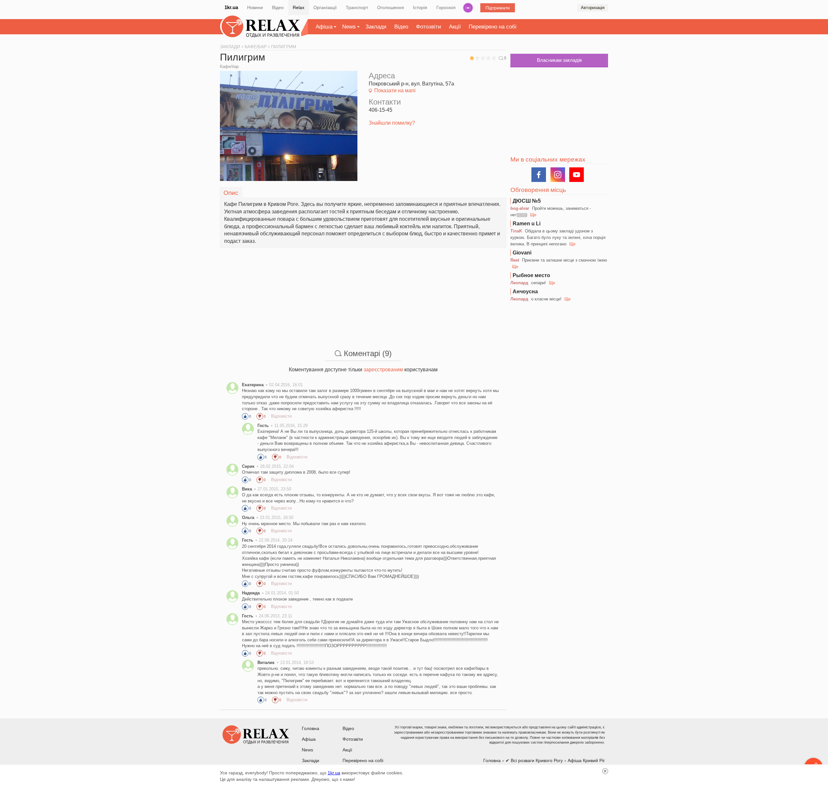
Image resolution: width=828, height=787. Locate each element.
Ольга (248, 517)
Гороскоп (446, 7)
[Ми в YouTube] (576, 174)
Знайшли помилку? (392, 123)
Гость (263, 425)
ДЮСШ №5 (527, 201)
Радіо (468, 7)
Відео (278, 7)
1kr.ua (231, 7)
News (349, 27)
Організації (325, 7)
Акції (455, 27)
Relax (298, 7)
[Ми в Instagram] (557, 174)
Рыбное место (531, 275)
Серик (248, 466)
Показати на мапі (395, 90)
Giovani (522, 252)
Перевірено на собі (493, 27)
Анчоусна (525, 291)
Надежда (251, 592)
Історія (420, 7)
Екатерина (253, 384)
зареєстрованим (383, 369)
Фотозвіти (428, 27)
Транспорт (357, 7)
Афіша (324, 27)
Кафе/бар (229, 66)
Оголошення (390, 7)
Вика (247, 489)
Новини (255, 7)
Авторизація (593, 7)
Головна (310, 728)
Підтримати (497, 7)
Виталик (266, 662)
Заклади (376, 27)
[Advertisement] (363, 293)
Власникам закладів (559, 60)
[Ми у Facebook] (538, 174)
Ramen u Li (526, 223)
